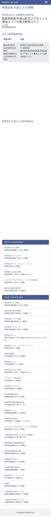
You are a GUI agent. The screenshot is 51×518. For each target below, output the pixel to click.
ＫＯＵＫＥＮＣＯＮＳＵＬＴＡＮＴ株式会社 (21, 280)
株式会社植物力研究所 (13, 288)
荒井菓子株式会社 (11, 418)
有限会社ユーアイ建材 (13, 319)
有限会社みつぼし (11, 459)
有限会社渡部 (9, 353)
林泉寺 (7, 483)
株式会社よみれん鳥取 (13, 272)
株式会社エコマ (10, 362)
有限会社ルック (10, 410)
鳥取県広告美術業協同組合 (14, 402)
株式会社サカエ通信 (12, 247)
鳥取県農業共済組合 (12, 467)
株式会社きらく (10, 335)
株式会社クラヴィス (12, 386)
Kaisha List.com (10, 2)
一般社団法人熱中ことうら (14, 491)
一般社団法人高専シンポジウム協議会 (19, 435)
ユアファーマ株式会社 (13, 378)
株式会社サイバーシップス (14, 475)
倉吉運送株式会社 (11, 394)
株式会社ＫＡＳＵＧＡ (13, 256)
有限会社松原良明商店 (13, 311)
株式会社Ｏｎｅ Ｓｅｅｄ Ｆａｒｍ (19, 264)
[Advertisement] (25, 89)
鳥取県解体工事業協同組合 (14, 443)
